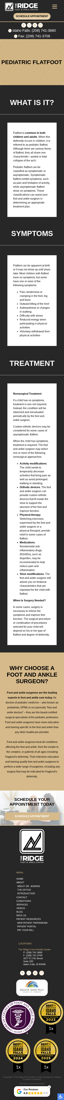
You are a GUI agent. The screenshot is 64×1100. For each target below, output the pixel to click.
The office (24, 889)
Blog (19, 912)
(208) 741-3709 (38, 36)
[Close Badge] (49, 1087)
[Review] (34, 26)
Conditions (23, 901)
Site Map (23, 1084)
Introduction (26, 893)
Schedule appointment (32, 816)
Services (22, 904)
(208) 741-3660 (44, 30)
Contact (21, 897)
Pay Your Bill (25, 930)
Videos (20, 908)
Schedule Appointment (32, 16)
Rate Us (21, 915)
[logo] (21, 6)
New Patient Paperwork (32, 923)
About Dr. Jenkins (28, 886)
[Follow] (29, 26)
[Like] (23, 26)
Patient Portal (26, 926)
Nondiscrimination (37, 1084)
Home (19, 878)
